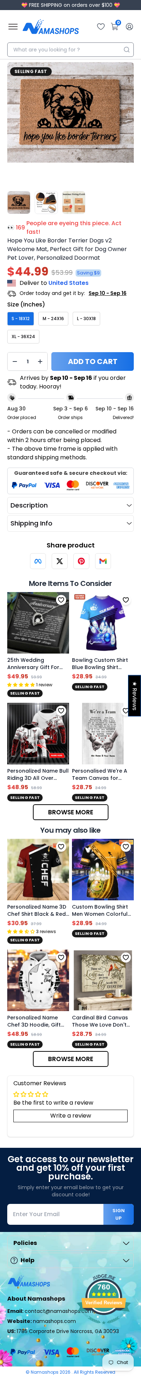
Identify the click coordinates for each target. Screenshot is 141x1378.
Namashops (45, 1372)
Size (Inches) (26, 304)
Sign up (118, 1214)
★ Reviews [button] (135, 695)
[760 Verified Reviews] (104, 1328)
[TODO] (38, 561)
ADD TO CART (93, 361)
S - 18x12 (21, 318)
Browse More (70, 812)
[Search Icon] (126, 49)
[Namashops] (51, 26)
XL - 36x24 (23, 336)
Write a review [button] (70, 1115)
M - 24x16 (53, 318)
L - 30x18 (86, 318)
